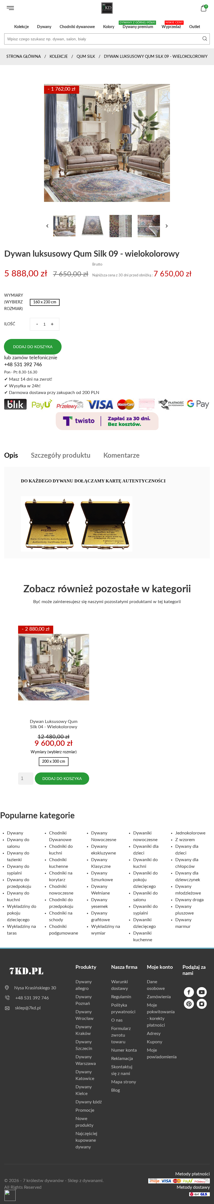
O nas (117, 1020)
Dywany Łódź (89, 1102)
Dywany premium (137, 25)
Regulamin (121, 997)
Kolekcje (21, 27)
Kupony (154, 1042)
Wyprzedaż (172, 25)
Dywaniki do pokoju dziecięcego (145, 880)
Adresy (153, 1033)
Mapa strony (123, 1082)
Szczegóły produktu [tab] (61, 455)
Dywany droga (189, 900)
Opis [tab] (11, 455)
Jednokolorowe (190, 833)
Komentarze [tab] (121, 455)
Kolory (108, 27)
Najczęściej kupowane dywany (86, 1140)
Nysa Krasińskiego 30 (35, 988)
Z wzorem (185, 840)
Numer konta (124, 1050)
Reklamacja (122, 1058)
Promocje (85, 1110)
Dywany (44, 27)
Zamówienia (159, 997)
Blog (115, 1090)
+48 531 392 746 (23, 364)
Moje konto (160, 967)
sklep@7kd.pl (28, 1008)
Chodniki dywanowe (77, 27)
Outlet (194, 27)
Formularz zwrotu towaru (121, 1035)
